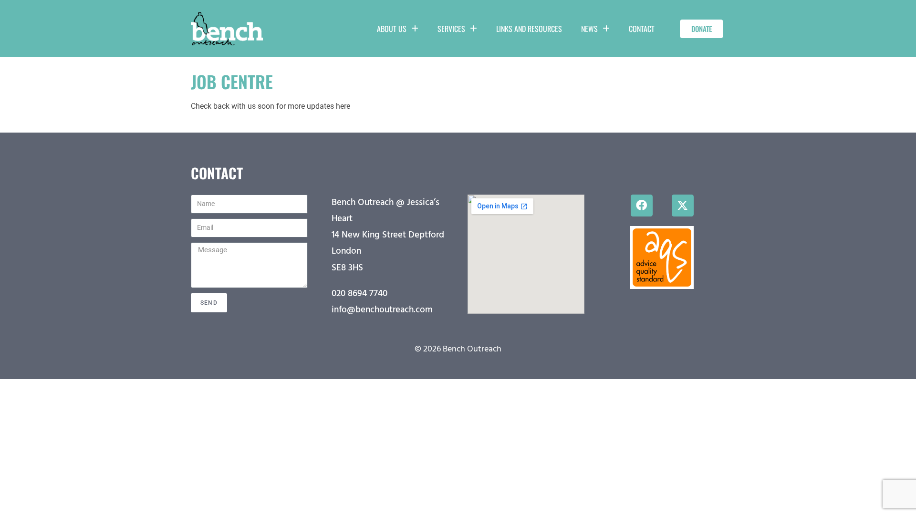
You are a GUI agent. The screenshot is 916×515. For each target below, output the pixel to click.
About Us (391, 28)
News (589, 28)
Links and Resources (529, 28)
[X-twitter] (683, 205)
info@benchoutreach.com (382, 310)
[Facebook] (642, 205)
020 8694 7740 (359, 294)
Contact (642, 28)
